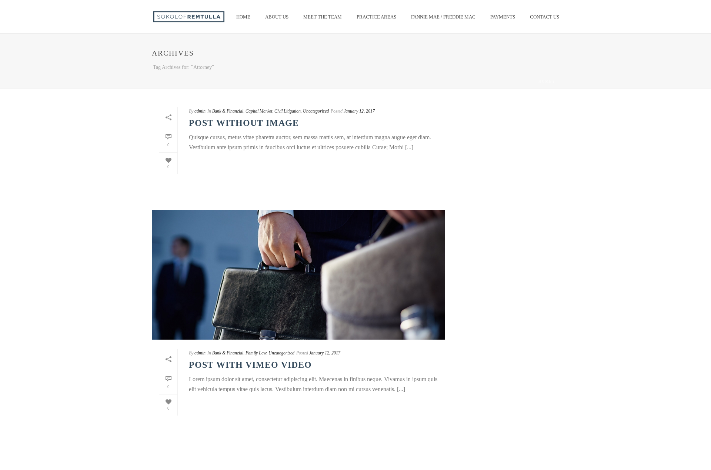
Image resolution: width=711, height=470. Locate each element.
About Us (276, 17)
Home (243, 17)
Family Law (256, 353)
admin (200, 111)
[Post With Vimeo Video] (298, 275)
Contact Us (544, 17)
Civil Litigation (287, 111)
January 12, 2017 (359, 111)
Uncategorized (316, 111)
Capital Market (259, 111)
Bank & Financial (227, 111)
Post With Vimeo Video (250, 365)
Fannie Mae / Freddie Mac (443, 17)
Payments (502, 17)
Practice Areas (376, 17)
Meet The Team (322, 17)
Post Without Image (244, 123)
